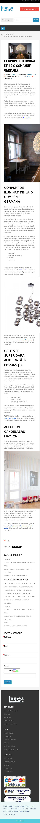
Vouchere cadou (10, 740)
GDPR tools (8, 772)
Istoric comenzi (9, 762)
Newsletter (8, 768)
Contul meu (8, 759)
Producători (8, 733)
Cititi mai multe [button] (9, 814)
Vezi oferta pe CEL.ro (11, 749)
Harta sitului (8, 721)
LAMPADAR (7, 559)
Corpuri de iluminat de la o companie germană (17, 36)
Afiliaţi (6, 743)
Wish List (7, 765)
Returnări (7, 718)
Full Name (7, 637)
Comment (7, 655)
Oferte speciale (9, 746)
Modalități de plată (11, 711)
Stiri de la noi (9, 34)
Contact (7, 714)
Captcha (6, 666)
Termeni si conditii (10, 724)
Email (6, 646)
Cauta (36, 20)
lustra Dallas (23, 270)
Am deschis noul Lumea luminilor (15, 576)
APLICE (6, 623)
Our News (7, 736)
